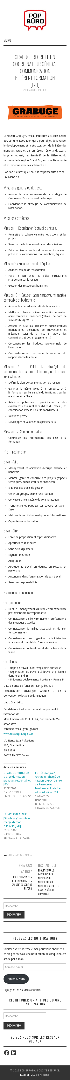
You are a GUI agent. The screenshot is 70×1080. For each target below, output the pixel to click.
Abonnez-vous (16, 978)
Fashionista (27, 1075)
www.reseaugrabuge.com (18, 733)
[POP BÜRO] (35, 19)
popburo (42, 90)
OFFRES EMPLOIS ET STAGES (20, 855)
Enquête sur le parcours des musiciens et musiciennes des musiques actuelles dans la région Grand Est (48, 882)
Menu (7, 40)
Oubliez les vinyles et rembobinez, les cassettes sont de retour (22, 882)
